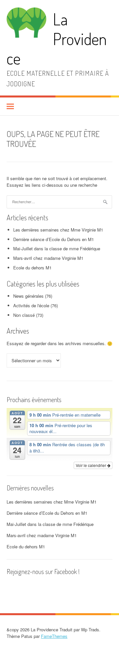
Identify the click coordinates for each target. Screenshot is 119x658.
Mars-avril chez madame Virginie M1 (48, 258)
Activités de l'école (31, 305)
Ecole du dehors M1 (32, 267)
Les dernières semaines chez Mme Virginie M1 (58, 230)
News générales (28, 296)
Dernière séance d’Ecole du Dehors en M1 (53, 239)
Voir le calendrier (91, 465)
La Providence (57, 39)
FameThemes (54, 636)
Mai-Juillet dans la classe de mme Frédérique (56, 248)
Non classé (24, 315)
